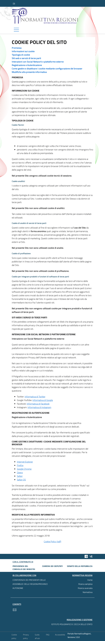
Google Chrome (24, 469)
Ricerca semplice (85, 584)
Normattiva (87, 592)
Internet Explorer (25, 461)
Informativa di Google (43, 400)
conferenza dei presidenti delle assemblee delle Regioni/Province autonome (30, 584)
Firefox (20, 465)
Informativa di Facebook (38, 403)
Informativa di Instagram (39, 407)
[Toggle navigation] (52, 29)
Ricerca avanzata (85, 588)
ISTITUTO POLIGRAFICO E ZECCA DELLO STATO (71, 624)
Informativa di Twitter (35, 396)
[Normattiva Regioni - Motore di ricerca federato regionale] (53, 16)
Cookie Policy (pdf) (52, 541)
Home (89, 579)
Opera (20, 472)
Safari (20, 476)
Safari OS (21, 479)
